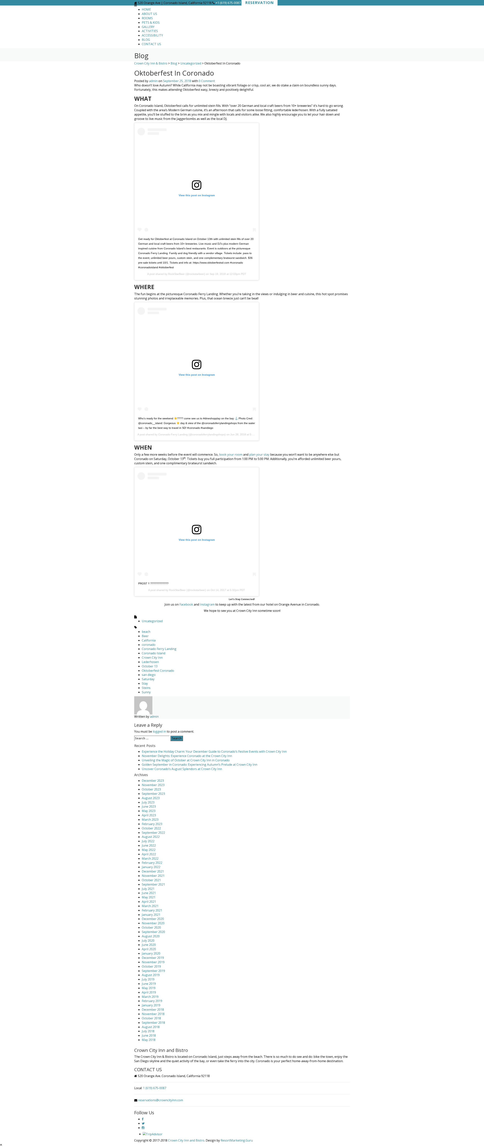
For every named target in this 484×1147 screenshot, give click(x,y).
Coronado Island (153, 653)
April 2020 (149, 949)
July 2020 (148, 940)
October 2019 (151, 966)
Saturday (148, 679)
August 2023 (151, 798)
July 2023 (148, 802)
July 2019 (148, 979)
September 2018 (153, 1023)
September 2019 (153, 971)
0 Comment (207, 81)
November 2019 (153, 962)
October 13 (149, 666)
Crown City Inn (152, 657)
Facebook (186, 604)
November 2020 (153, 923)
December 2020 (153, 919)
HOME (146, 9)
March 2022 (150, 858)
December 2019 (153, 958)
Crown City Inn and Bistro (186, 1140)
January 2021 (151, 915)
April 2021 (149, 902)
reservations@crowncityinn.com (160, 1100)
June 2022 (149, 845)
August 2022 (151, 837)
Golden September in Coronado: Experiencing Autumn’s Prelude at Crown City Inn (199, 764)
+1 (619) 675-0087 (228, 3)
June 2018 (149, 1035)
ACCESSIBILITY (152, 35)
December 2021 (153, 871)
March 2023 (150, 819)
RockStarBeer (176, 273)
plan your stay (259, 454)
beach (146, 632)
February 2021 (152, 910)
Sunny (146, 692)
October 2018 (151, 1018)
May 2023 (148, 811)
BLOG (146, 40)
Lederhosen (150, 662)
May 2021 (148, 897)
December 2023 (153, 781)
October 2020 (151, 927)
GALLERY (148, 27)
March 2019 (150, 997)
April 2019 (149, 992)
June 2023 (149, 806)
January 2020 (151, 953)
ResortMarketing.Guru (237, 1140)
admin (153, 81)
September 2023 (153, 794)
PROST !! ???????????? (153, 583)
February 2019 (152, 1001)
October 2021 (151, 880)
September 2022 (153, 833)
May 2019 (148, 988)
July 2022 (148, 841)
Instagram (207, 604)
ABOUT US (149, 14)
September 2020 (153, 932)
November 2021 (153, 876)
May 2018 (148, 1040)
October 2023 (151, 789)
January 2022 (151, 867)
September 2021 (153, 884)
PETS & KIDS (151, 22)
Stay (145, 683)
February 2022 (152, 863)
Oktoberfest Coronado (158, 671)
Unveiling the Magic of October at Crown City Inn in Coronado (186, 760)
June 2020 (149, 945)
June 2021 (149, 893)
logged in (159, 731)
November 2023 (153, 785)
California (149, 640)
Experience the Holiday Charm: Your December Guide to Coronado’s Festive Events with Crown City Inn (214, 751)
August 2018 (151, 1027)
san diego (149, 675)
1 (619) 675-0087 (154, 1088)
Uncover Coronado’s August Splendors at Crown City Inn (182, 769)
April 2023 (149, 815)
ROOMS (147, 18)
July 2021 (148, 889)
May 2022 (148, 850)
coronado (148, 645)
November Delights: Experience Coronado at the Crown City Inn (187, 756)
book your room (230, 454)
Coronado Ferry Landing (173, 434)
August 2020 (151, 936)
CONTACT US (151, 44)
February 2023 (152, 824)
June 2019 (149, 984)
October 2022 (151, 828)
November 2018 (153, 1014)
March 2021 (150, 906)
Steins (146, 688)
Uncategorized (152, 621)
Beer (145, 636)
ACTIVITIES (150, 31)
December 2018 (153, 1009)
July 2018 (148, 1031)
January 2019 (151, 1005)
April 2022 (149, 854)
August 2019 (151, 975)
